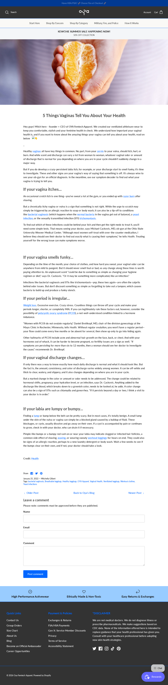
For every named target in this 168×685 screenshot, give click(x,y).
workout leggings (97, 437)
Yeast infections (30, 484)
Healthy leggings (70, 481)
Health (35, 458)
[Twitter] (94, 648)
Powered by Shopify (42, 675)
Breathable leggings (53, 481)
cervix (100, 151)
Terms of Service (57, 640)
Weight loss (29, 305)
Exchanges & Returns (59, 620)
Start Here (34, 23)
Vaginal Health (96, 481)
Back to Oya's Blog (84, 492)
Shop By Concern (54, 23)
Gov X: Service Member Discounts (67, 630)
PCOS (72, 313)
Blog (9, 640)
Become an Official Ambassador (24, 646)
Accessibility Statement (61, 646)
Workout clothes (127, 481)
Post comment (35, 574)
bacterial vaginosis (38, 214)
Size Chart (12, 630)
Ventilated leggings (111, 481)
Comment (28, 543)
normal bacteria (85, 214)
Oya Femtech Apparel (23, 675)
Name (26, 511)
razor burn (129, 196)
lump (36, 415)
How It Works (132, 23)
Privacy (52, 635)
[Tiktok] (113, 648)
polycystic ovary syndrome (53, 313)
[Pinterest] (119, 648)
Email (26, 527)
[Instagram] (106, 648)
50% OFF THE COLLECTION (99, 3)
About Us (12, 635)
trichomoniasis (88, 218)
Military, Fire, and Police (106, 23)
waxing (62, 437)
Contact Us (13, 620)
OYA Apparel (83, 481)
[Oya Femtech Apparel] (84, 12)
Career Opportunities (18, 651)
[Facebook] (100, 648)
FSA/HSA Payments (59, 625)
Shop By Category (79, 23)
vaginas (36, 151)
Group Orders (14, 625)
